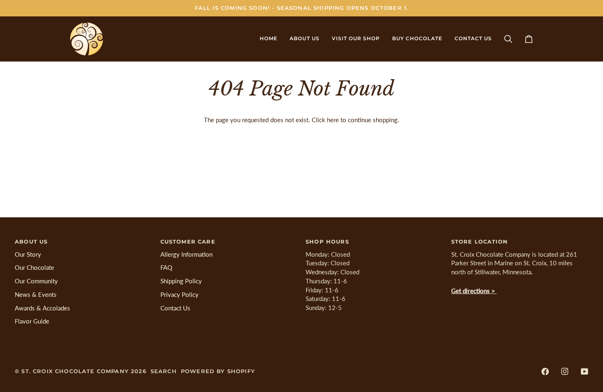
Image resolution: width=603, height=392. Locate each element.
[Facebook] (545, 371)
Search (164, 371)
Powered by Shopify (218, 371)
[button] (304, 39)
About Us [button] (31, 241)
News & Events (36, 294)
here (333, 119)
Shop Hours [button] (327, 241)
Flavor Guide (32, 321)
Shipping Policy (181, 281)
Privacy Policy (179, 294)
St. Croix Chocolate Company (75, 371)
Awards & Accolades (42, 308)
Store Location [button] (479, 241)
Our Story (28, 254)
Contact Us (175, 308)
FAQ (166, 267)
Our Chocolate (34, 267)
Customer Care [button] (187, 241)
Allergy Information (186, 254)
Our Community (36, 281)
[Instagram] (565, 371)
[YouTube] (584, 371)
